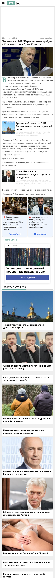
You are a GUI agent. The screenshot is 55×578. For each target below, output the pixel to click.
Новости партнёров (14, 287)
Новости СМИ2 (9, 239)
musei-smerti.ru (46, 38)
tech (15, 3)
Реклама (10, 11)
